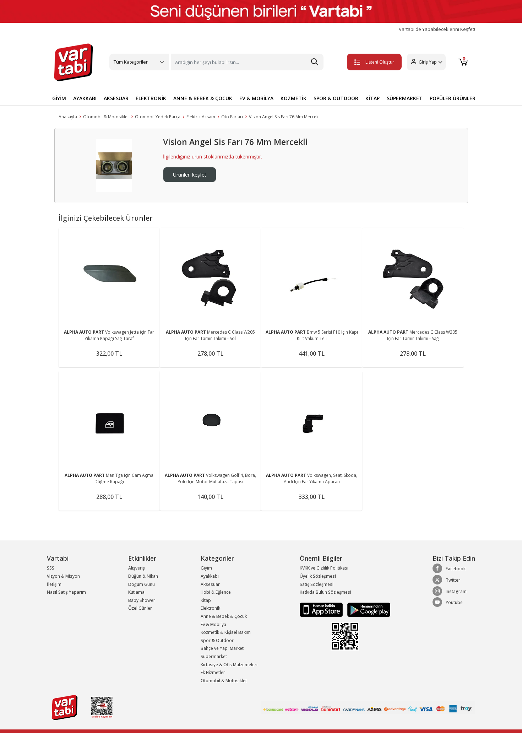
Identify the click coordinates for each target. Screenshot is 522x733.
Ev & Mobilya (213, 624)
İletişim (54, 584)
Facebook (456, 569)
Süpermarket (214, 656)
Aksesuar (210, 584)
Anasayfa (68, 117)
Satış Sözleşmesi (316, 584)
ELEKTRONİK (151, 98)
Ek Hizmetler (213, 672)
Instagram (456, 591)
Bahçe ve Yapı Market (222, 648)
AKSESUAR (116, 98)
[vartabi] (73, 62)
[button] (426, 62)
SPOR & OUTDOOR (336, 98)
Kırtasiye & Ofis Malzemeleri (229, 665)
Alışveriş (136, 568)
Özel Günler (140, 608)
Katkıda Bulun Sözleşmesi (325, 592)
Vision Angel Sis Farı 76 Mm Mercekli (285, 117)
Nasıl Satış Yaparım (66, 592)
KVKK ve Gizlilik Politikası (324, 568)
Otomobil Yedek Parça (157, 117)
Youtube (454, 602)
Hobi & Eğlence (216, 592)
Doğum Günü (141, 584)
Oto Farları (232, 117)
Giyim (206, 568)
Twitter (453, 580)
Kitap (206, 600)
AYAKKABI (85, 98)
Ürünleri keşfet (189, 174)
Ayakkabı (210, 576)
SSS (50, 568)
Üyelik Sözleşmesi (318, 576)
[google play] (367, 609)
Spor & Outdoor (217, 640)
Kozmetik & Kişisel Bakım (226, 632)
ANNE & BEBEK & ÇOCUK (202, 98)
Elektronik (210, 608)
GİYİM (59, 98)
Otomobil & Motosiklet (106, 117)
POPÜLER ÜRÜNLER (452, 98)
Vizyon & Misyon (63, 576)
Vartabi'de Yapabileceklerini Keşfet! (437, 29)
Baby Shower (141, 600)
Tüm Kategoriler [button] (131, 62)
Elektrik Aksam (200, 117)
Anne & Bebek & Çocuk (224, 616)
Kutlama (136, 592)
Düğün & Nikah (143, 576)
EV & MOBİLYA (256, 98)
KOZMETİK (293, 98)
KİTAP (372, 98)
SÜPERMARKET (405, 98)
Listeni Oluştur (379, 62)
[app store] (322, 609)
